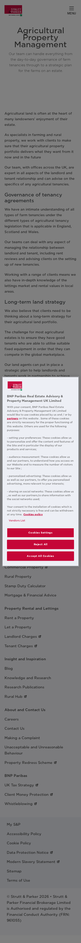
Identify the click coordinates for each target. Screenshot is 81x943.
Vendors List (17, 520)
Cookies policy (33, 514)
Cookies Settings (40, 532)
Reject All (40, 544)
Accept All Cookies (40, 555)
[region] (40, 472)
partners (12, 418)
